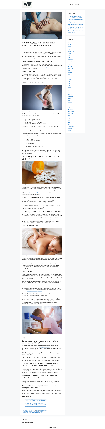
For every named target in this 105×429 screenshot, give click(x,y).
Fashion (69, 70)
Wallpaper (70, 128)
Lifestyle (70, 94)
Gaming (69, 79)
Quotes (69, 107)
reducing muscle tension (44, 347)
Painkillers (37, 410)
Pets (69, 105)
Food (69, 74)
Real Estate (70, 109)
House (69, 87)
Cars (69, 55)
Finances (70, 72)
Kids (69, 90)
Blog (69, 47)
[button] (81, 4)
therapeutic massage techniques (32, 192)
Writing (69, 130)
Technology (70, 118)
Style (69, 117)
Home (71, 4)
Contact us (77, 4)
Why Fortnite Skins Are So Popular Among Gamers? (32, 412)
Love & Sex (70, 96)
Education (70, 66)
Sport (69, 115)
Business (70, 49)
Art (68, 42)
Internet (69, 89)
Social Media (70, 113)
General (69, 81)
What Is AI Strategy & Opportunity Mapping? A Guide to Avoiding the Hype (75, 24)
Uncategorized (71, 126)
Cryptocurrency (71, 62)
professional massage (42, 67)
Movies (69, 98)
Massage (33, 410)
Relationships (71, 111)
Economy (70, 64)
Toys (69, 122)
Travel (69, 124)
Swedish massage (33, 380)
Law (69, 92)
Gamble (69, 75)
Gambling (70, 77)
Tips (69, 120)
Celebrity (70, 61)
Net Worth (70, 102)
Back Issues (25, 410)
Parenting (70, 103)
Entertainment (71, 68)
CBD (69, 57)
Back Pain (30, 410)
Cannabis (70, 53)
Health (69, 83)
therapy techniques (43, 410)
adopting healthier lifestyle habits (34, 291)
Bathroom (70, 44)
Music (69, 100)
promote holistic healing (44, 219)
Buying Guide (71, 51)
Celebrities (70, 59)
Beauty (69, 46)
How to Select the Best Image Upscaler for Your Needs (33, 411)
